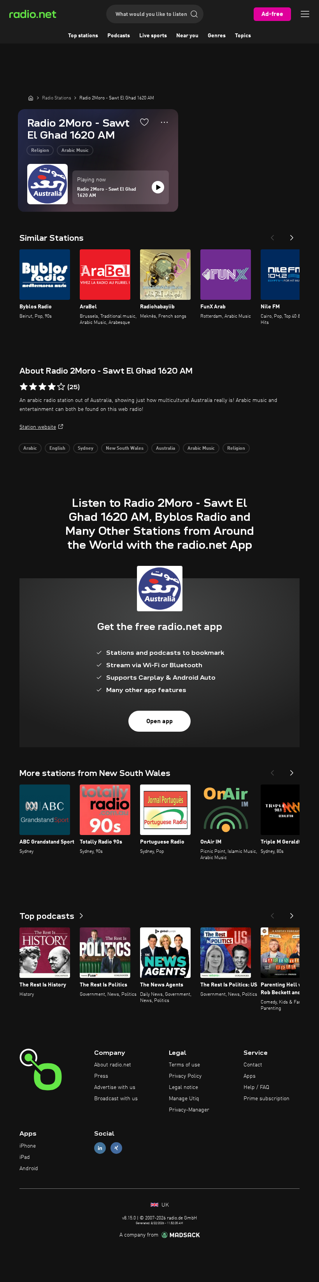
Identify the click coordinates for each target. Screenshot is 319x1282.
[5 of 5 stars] (61, 386)
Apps (250, 1076)
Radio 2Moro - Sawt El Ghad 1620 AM (106, 192)
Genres (217, 35)
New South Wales (125, 448)
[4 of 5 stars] (51, 386)
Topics (243, 35)
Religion (40, 150)
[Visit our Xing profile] (116, 1148)
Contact (253, 1065)
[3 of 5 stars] (42, 386)
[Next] (292, 235)
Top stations (83, 35)
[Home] (31, 98)
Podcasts (118, 35)
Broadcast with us (116, 1098)
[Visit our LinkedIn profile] (100, 1148)
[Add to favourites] (144, 122)
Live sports (153, 35)
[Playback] (158, 187)
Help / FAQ (256, 1087)
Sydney (85, 448)
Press (101, 1076)
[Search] (194, 14)
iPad (24, 1157)
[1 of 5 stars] (23, 386)
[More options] (164, 122)
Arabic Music (75, 150)
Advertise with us (114, 1087)
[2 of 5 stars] (33, 386)
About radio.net (112, 1065)
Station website (37, 427)
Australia (165, 448)
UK (164, 1205)
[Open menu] (305, 14)
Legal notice (183, 1087)
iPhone (27, 1146)
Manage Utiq (184, 1098)
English (57, 448)
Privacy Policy (185, 1076)
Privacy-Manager (189, 1110)
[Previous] (272, 235)
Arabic (30, 448)
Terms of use (184, 1065)
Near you (187, 35)
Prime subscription (266, 1098)
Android (28, 1168)
